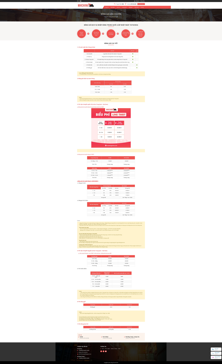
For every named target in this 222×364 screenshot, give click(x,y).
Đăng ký (137, 1)
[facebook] (101, 351)
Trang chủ (106, 16)
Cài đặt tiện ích (141, 4)
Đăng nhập (142, 1)
